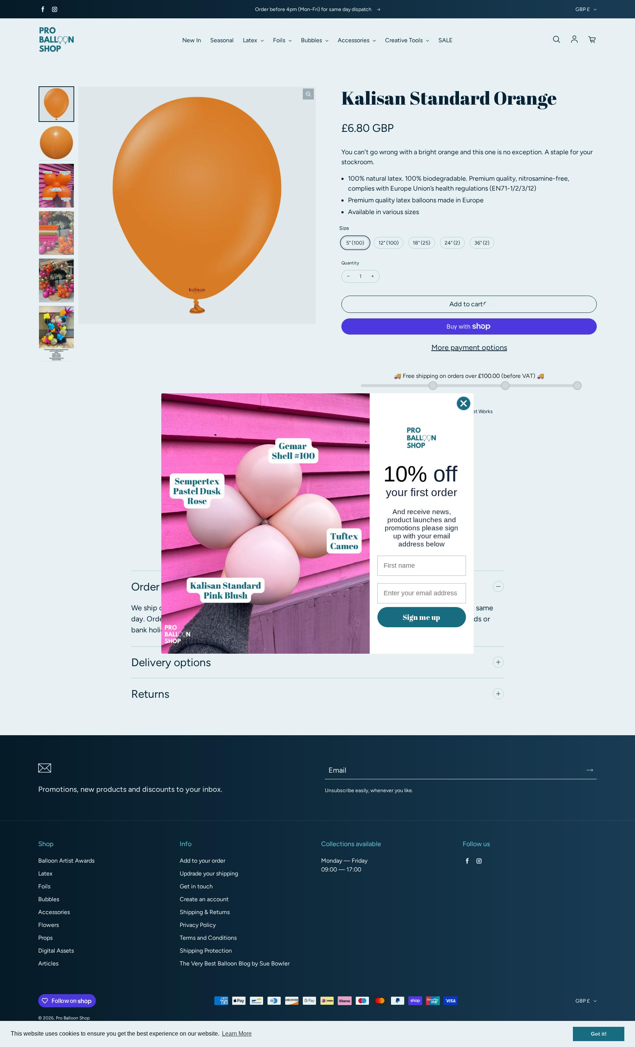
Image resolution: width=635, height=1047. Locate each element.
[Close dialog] (463, 403)
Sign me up (421, 617)
